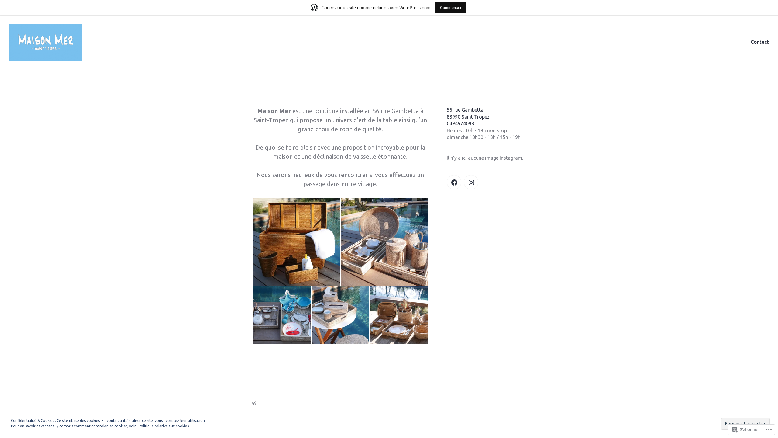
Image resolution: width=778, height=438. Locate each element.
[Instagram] (471, 182)
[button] (296, 242)
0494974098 (460, 123)
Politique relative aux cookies (164, 426)
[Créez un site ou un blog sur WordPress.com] (254, 402)
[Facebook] (454, 182)
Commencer (451, 7)
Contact (760, 42)
